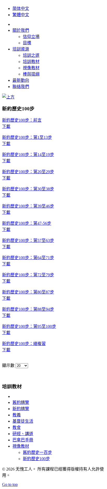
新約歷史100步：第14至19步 (28, 154)
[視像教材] (8, 97)
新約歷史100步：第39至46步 (28, 206)
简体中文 (20, 8)
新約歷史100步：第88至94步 (28, 309)
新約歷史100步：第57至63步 (28, 240)
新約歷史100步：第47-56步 (26, 223)
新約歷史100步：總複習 (24, 343)
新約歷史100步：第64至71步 (28, 257)
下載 (6, 126)
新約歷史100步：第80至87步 (28, 292)
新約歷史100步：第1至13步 (27, 137)
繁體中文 (20, 14)
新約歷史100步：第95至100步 (29, 326)
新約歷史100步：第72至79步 (28, 275)
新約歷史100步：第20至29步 (28, 172)
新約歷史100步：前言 (22, 120)
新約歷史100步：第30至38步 (28, 189)
